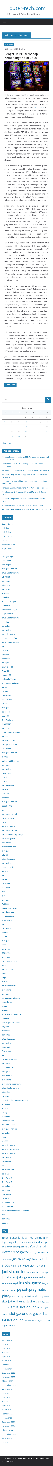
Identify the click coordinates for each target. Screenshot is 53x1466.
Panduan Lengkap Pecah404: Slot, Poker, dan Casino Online (26, 509)
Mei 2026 (5, 1352)
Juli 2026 (5, 1344)
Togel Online (7, 548)
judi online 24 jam (23, 1259)
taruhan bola (30, 1320)
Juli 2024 (5, 1442)
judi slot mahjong (35, 1265)
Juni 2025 (6, 1397)
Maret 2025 (6, 1410)
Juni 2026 (6, 1348)
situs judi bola (43, 1296)
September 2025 (9, 1385)
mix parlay (12, 1289)
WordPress (10, 1461)
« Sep (4, 443)
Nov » (10, 443)
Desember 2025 (8, 1373)
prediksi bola (15, 1296)
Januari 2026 (7, 1369)
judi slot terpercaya (38, 1272)
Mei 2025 (5, 1401)
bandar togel (41, 1242)
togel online (8, 1325)
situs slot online (24, 1307)
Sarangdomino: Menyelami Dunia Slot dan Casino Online (25, 470)
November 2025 (8, 1377)
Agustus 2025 (7, 1389)
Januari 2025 (7, 1418)
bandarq (24, 1242)
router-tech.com (26, 8)
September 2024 (9, 1434)
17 (26, 427)
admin (23, 49)
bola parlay (7, 1246)
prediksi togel (29, 1296)
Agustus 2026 (7, 1340)
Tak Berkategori (8, 544)
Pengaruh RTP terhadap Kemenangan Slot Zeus (21, 56)
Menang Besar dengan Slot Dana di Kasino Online (22, 505)
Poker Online (7, 536)
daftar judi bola (20, 1246)
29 (12, 436)
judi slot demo (16, 1265)
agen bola (6, 1237)
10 (26, 422)
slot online (39, 107)
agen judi (17, 1237)
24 (26, 431)
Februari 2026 (7, 1365)
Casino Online (8, 524)
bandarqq (30, 1242)
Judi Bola (5, 528)
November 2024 (8, 1426)
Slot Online (9, 44)
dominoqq (33, 1253)
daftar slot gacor (15, 1252)
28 (5, 436)
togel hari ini (43, 1320)
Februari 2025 (7, 1414)
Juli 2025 (5, 1393)
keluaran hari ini (37, 1277)
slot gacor (17, 1313)
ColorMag (45, 1458)
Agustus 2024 (7, 1438)
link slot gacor (29, 1282)
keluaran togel (10, 1283)
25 (33, 431)
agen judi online (32, 1237)
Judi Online (6, 532)
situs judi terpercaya (33, 1301)
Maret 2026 (6, 1360)
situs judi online (11, 1301)
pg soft (22, 1289)
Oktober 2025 (7, 1381)
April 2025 (6, 1405)
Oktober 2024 (7, 1430)
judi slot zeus (9, 1277)
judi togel (22, 1277)
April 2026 (6, 1356)
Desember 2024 (8, 1422)
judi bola (41, 1252)
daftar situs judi (37, 1246)
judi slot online (14, 1271)
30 (19, 436)
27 (47, 431)
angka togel (14, 1242)
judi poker (37, 1259)
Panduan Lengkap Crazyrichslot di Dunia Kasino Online (25, 488)
